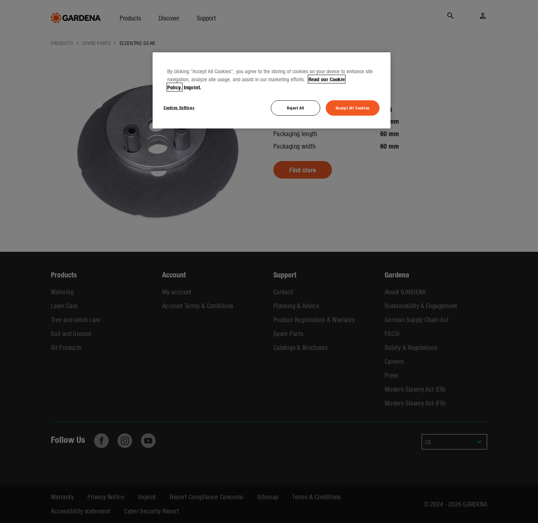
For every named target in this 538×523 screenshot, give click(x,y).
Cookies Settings (179, 107)
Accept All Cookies (353, 108)
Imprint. (192, 87)
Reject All (296, 108)
